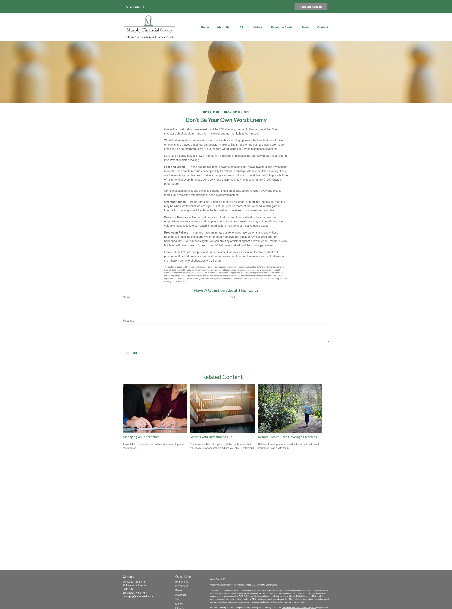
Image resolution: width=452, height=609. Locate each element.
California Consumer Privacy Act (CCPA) (299, 607)
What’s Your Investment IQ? (211, 437)
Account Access (310, 7)
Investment (181, 586)
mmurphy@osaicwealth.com (138, 596)
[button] (205, 27)
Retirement (181, 581)
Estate (178, 590)
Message (128, 320)
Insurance (180, 594)
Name (126, 297)
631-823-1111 (138, 6)
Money (179, 603)
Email (231, 297)
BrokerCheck (271, 584)
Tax (177, 599)
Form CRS (220, 579)
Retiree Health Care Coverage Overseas (287, 437)
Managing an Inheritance (141, 437)
